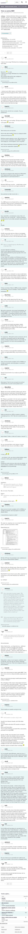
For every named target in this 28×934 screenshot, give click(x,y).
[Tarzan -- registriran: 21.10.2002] (2, 320)
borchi (6, 86)
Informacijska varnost (10, 900)
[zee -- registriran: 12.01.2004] (2, 180)
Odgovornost (4, 929)
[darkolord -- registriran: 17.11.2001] (2, 589)
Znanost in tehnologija (10, 905)
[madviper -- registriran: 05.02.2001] (2, 563)
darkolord (7, 588)
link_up (7, 432)
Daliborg (7, 449)
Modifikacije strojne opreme (8, 907)
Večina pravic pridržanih (20, 927)
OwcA (3, 904)
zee (5, 180)
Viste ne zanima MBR (7, 11)
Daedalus (7, 155)
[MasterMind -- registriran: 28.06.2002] (2, 387)
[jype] (2, 824)
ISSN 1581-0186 (18, 932)
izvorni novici (7, 29)
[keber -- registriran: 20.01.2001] (2, 284)
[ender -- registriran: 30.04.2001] (2, 306)
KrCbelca (7, 229)
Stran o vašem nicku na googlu (9, 917)
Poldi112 (7, 106)
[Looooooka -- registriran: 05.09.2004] (2, 190)
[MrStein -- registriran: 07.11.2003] (2, 478)
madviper (9, 549)
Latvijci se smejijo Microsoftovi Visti (9, 44)
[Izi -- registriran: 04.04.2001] (2, 240)
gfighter (7, 655)
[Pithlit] (2, 631)
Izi (5, 240)
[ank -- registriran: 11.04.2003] (2, 58)
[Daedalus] (2, 155)
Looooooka (8, 189)
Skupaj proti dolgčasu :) (7, 912)
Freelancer (4, 899)
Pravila (2, 927)
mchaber (3, 918)
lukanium (7, 197)
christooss (7, 126)
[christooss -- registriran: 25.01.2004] (2, 126)
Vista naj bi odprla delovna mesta (9, 41)
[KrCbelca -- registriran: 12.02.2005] (2, 229)
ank (6, 57)
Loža (7, 920)
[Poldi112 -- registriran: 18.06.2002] (2, 107)
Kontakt (2, 932)
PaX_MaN (7, 116)
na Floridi (7, 19)
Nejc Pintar (7, 295)
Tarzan (6, 319)
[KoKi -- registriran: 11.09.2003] (2, 806)
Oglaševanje (17, 929)
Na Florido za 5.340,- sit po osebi (9, 47)
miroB (6, 761)
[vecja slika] (10, 537)
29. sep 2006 (6, 12)
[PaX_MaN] (2, 116)
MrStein (7, 478)
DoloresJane (4, 913)
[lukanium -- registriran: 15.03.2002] (2, 198)
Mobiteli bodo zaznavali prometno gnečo (10, 42)
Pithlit (6, 630)
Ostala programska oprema (19, 12)
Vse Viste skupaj (5, 39)
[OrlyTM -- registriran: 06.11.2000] (2, 212)
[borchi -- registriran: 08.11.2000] (2, 87)
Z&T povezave (5, 903)
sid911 (3, 909)
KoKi (6, 805)
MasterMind (8, 387)
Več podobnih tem (3, 923)
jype (6, 824)
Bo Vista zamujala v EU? (7, 46)
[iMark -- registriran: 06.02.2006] (2, 67)
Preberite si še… (4, 38)
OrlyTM (6, 211)
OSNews (3, 16)
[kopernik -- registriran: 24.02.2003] (2, 668)
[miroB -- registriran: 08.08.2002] (2, 762)
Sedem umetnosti (9, 915)
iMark (6, 67)
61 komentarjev (5, 33)
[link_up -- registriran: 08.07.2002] (2, 432)
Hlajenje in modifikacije (10, 910)
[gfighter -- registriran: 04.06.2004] (2, 656)
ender (6, 306)
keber (6, 283)
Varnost (3, 898)
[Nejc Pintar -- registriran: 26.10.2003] (2, 295)
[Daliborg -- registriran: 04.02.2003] (2, 450)
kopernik (7, 668)
